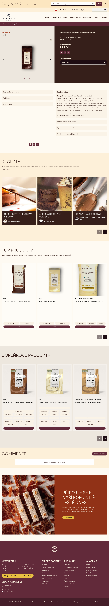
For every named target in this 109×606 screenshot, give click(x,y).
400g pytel (101, 421)
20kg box (90, 424)
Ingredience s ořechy (71, 570)
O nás (44, 573)
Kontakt (104, 17)
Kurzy (88, 564)
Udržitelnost (46, 570)
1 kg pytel (10, 424)
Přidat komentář (99, 454)
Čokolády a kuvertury (16, 24)
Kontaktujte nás (47, 578)
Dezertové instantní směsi (72, 584)
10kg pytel (62, 323)
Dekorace (67, 578)
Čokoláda (4, 24)
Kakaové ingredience (71, 567)
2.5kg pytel (80, 421)
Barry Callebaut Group (49, 575)
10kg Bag (27, 323)
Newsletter (45, 581)
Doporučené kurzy (50, 602)
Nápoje (66, 586)
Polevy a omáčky (69, 581)
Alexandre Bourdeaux (14, 221)
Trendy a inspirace (75, 17)
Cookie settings (102, 602)
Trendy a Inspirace (48, 567)
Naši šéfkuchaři (91, 570)
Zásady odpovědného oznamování (84, 602)
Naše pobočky (91, 567)
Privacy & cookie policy (64, 602)
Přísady (66, 575)
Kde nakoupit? (46, 584)
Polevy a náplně (69, 573)
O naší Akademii (91, 575)
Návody (88, 573)
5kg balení (8, 414)
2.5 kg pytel (8, 421)
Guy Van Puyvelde (49, 221)
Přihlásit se (68, 517)
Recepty (65, 17)
